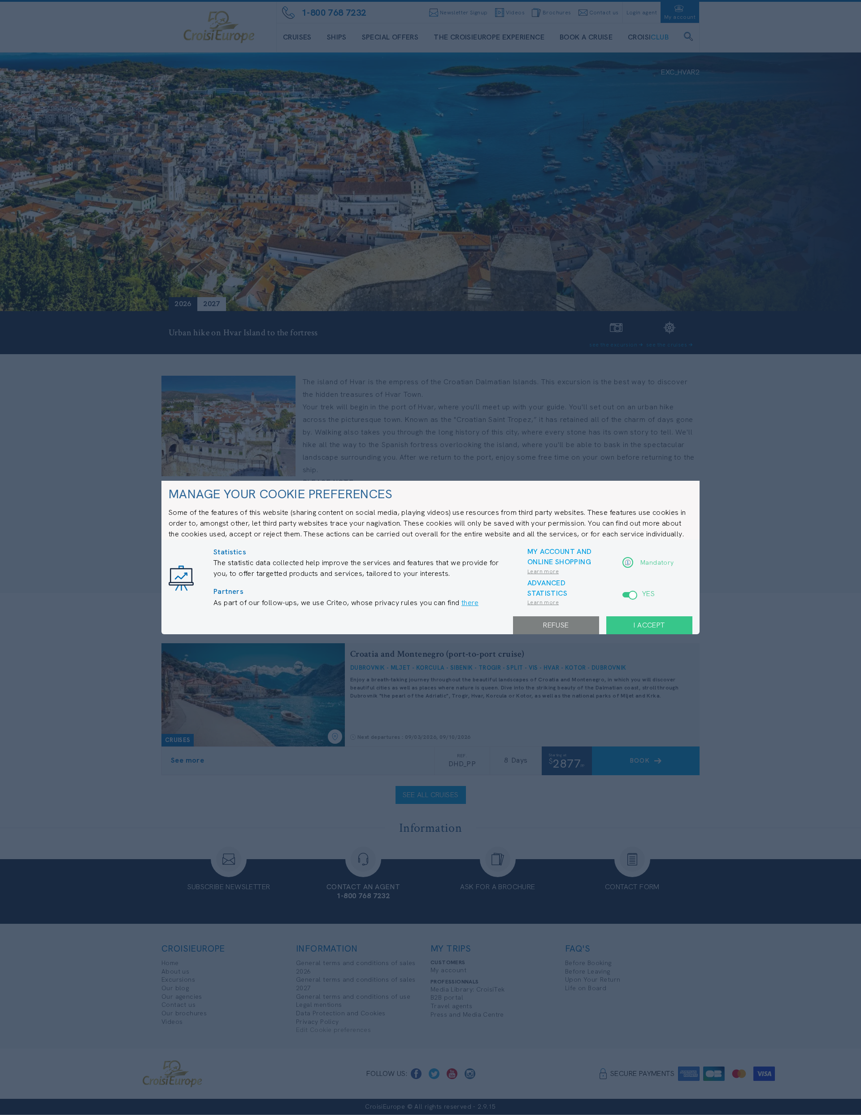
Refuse (556, 625)
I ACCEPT (649, 625)
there (469, 602)
